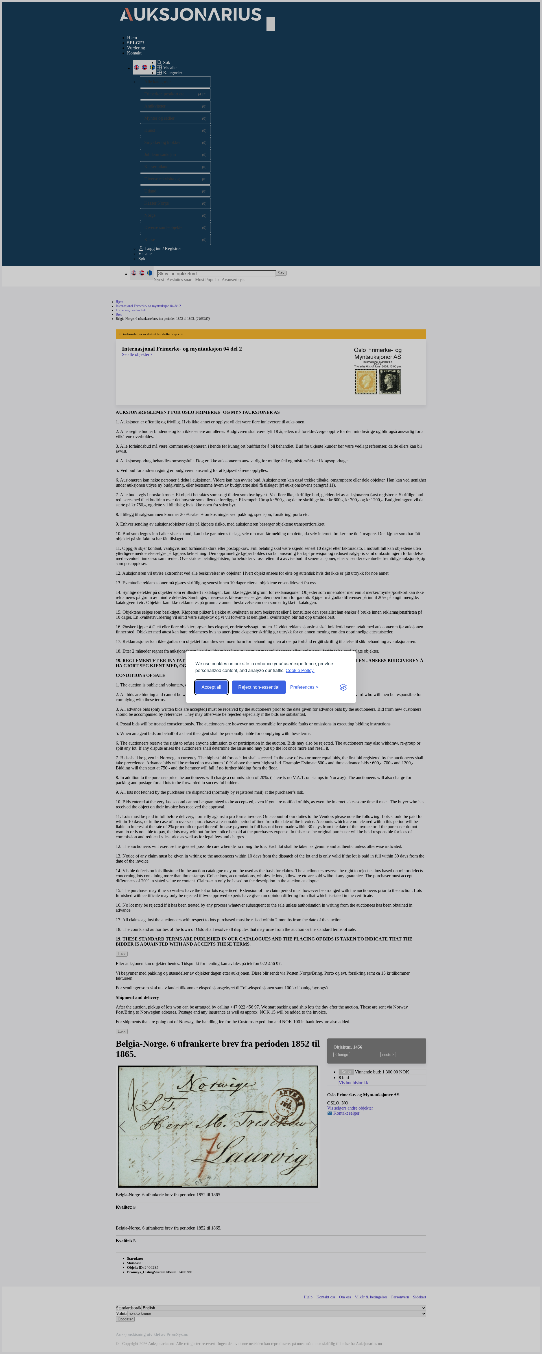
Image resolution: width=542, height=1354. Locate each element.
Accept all (211, 687)
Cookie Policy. (300, 670)
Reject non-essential (258, 687)
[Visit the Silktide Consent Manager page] (343, 687)
